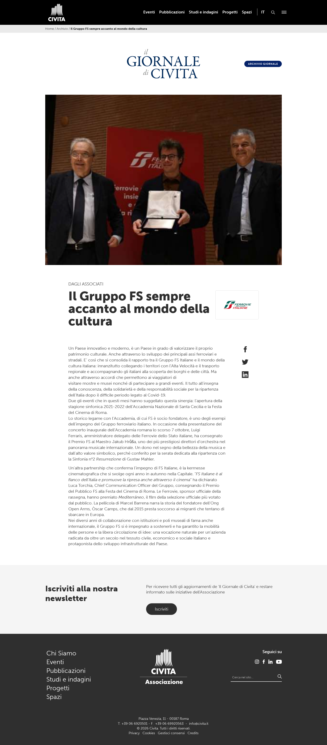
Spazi (247, 12)
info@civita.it (198, 724)
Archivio (62, 28)
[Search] (280, 676)
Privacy (134, 733)
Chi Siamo (61, 653)
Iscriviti (161, 609)
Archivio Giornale (263, 64)
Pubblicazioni (172, 12)
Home (49, 28)
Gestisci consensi (171, 733)
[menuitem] (149, 12)
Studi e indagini (203, 12)
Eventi (149, 12)
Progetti (230, 12)
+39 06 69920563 (169, 724)
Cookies (148, 733)
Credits (193, 733)
